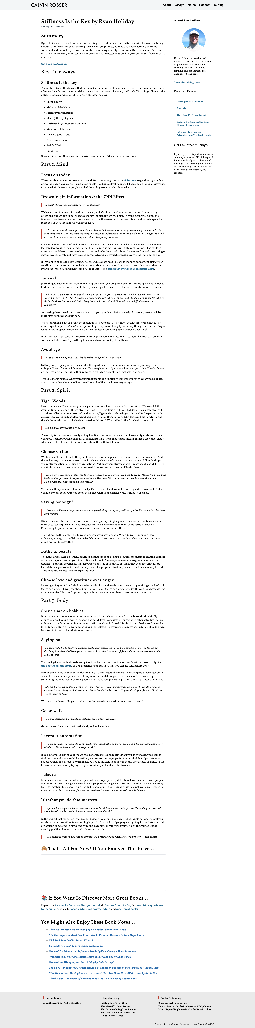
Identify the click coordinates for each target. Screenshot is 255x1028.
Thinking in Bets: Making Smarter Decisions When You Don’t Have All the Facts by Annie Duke (104, 973)
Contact (158, 1024)
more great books (127, 909)
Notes (192, 5)
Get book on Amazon (54, 64)
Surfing (219, 5)
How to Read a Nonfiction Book (175, 1006)
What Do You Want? (112, 1015)
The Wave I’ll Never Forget (191, 115)
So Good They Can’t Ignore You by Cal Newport (76, 946)
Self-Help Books (202, 1006)
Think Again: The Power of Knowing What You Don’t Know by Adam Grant (92, 979)
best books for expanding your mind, (78, 906)
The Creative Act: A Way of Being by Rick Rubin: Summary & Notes (87, 930)
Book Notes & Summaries (172, 1003)
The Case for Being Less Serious (118, 1009)
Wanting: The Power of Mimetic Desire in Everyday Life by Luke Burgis (90, 957)
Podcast (204, 5)
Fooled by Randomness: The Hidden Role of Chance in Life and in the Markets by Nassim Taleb (104, 968)
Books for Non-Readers (198, 1009)
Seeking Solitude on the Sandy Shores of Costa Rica (194, 123)
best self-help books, (118, 906)
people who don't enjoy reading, (91, 909)
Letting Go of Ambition (190, 101)
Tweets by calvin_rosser (187, 82)
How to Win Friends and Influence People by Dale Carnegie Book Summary (92, 951)
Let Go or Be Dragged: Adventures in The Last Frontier (195, 133)
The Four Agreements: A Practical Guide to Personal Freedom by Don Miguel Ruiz (96, 935)
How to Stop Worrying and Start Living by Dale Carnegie (82, 962)
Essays (179, 5)
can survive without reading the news (131, 269)
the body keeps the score (56, 666)
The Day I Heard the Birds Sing (118, 1012)
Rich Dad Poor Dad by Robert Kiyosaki (71, 940)
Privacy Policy (171, 1024)
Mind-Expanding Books (171, 1009)
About (167, 5)
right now (130, 180)
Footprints (183, 108)
